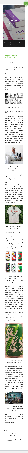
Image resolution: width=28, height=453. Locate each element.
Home (6, 43)
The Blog (14, 20)
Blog (11, 43)
